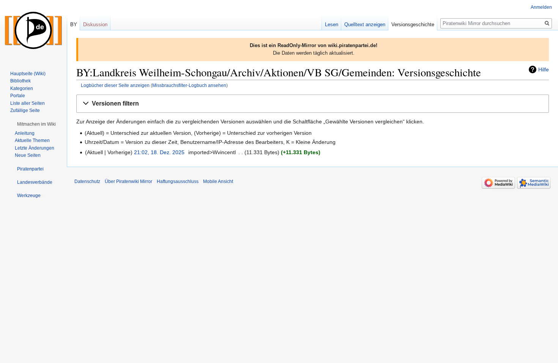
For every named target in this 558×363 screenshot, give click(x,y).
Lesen (331, 24)
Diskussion (95, 24)
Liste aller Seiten (27, 103)
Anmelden (541, 7)
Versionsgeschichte (412, 24)
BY (73, 24)
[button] (312, 103)
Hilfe (543, 69)
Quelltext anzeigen (364, 24)
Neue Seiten (28, 155)
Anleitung (25, 133)
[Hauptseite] (33, 30)
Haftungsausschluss (178, 181)
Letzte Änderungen (34, 148)
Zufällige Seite (25, 110)
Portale (17, 95)
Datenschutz (87, 181)
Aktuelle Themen (32, 140)
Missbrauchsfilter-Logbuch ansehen (189, 85)
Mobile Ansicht (218, 181)
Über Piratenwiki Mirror (128, 181)
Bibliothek (20, 81)
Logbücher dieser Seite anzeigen (115, 85)
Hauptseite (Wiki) (28, 73)
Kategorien (21, 88)
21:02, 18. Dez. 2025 (159, 152)
